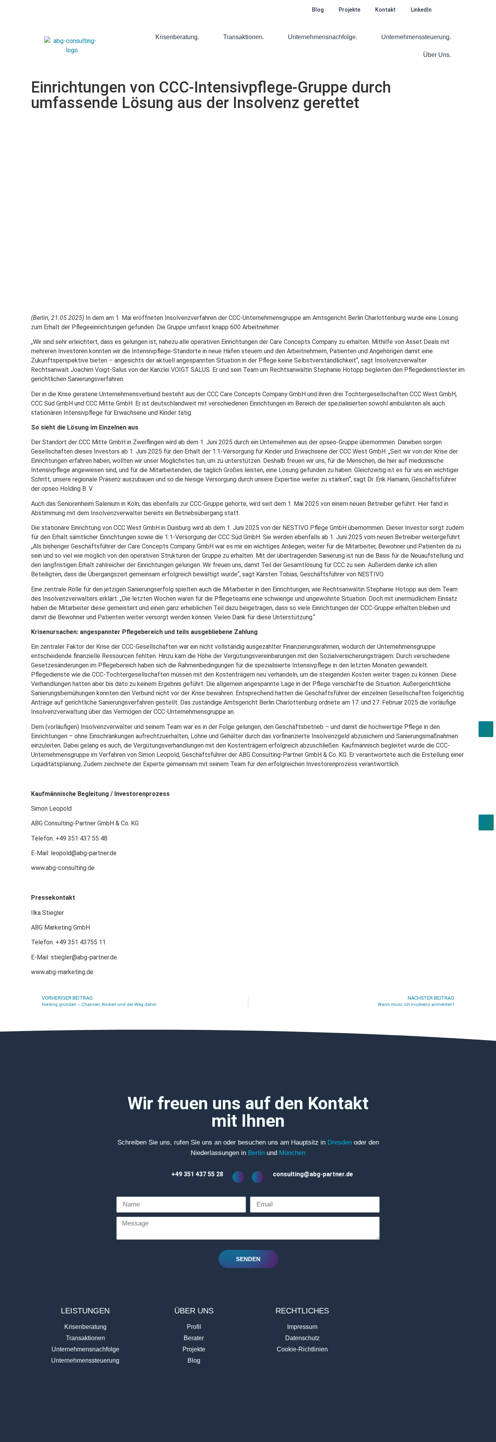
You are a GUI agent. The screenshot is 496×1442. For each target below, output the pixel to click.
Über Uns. (437, 55)
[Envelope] (256, 1415)
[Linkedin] (239, 1415)
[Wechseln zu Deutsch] (448, 9)
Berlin (256, 1153)
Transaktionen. (243, 37)
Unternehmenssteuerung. (416, 37)
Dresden (339, 1142)
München (292, 1153)
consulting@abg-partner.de (313, 1174)
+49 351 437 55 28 (197, 1174)
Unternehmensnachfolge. (322, 37)
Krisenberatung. (177, 37)
